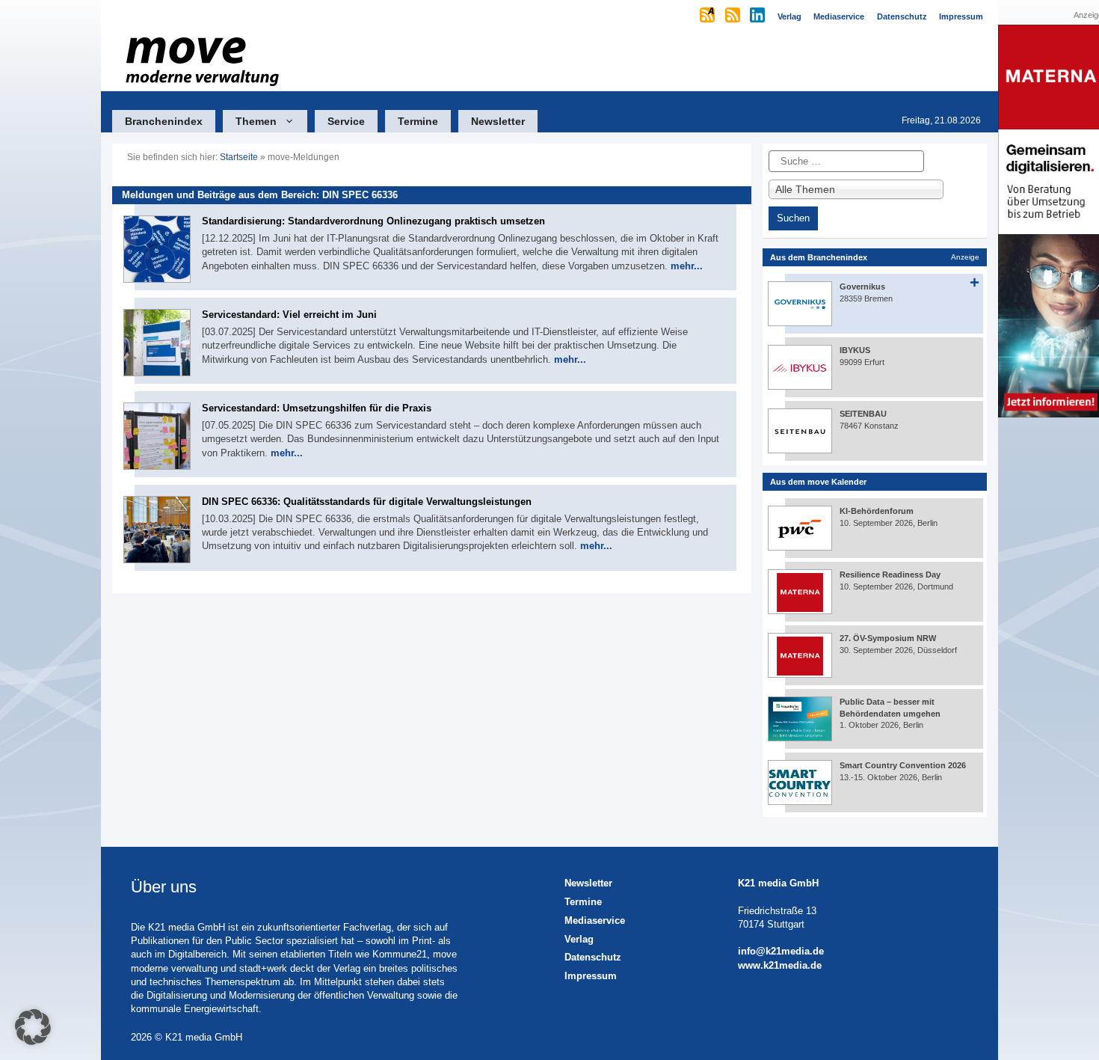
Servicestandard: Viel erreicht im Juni (289, 314)
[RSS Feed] (733, 16)
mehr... (687, 266)
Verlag (579, 939)
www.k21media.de (780, 965)
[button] (33, 1027)
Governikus (862, 286)
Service (346, 121)
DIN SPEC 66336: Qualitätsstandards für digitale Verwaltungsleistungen (367, 501)
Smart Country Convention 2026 (903, 765)
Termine (418, 121)
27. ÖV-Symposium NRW (888, 638)
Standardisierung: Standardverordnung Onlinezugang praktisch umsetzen (373, 221)
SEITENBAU (863, 413)
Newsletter (498, 121)
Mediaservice (594, 920)
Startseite (239, 157)
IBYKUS (855, 350)
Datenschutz (592, 957)
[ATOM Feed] (708, 16)
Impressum (590, 975)
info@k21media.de (781, 951)
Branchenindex (164, 121)
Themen (256, 121)
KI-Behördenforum (877, 510)
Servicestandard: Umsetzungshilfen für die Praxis (316, 408)
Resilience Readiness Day (890, 574)
